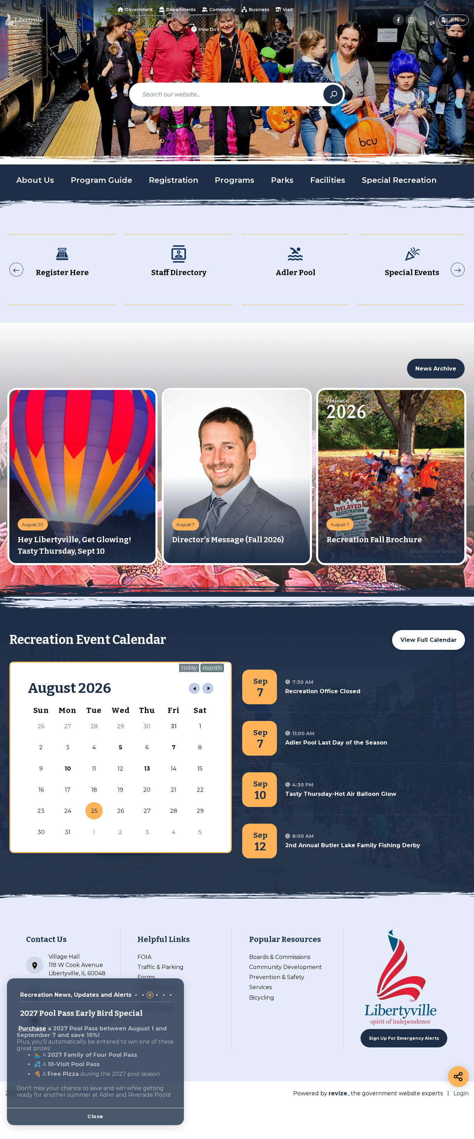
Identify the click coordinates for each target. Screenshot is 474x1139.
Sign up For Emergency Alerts (404, 1038)
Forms (146, 977)
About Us (35, 180)
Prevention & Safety (276, 977)
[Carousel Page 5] (163, 995)
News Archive (435, 368)
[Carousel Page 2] (142, 995)
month (212, 668)
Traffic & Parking (160, 967)
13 (147, 768)
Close (95, 1116)
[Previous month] (194, 688)
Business (259, 9)
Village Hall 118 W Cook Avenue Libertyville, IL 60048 (77, 965)
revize (338, 1093)
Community (222, 9)
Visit (288, 9)
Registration (173, 180)
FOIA (144, 957)
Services (260, 987)
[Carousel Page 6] (170, 995)
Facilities (327, 180)
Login (461, 1093)
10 (68, 768)
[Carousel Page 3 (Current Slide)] (149, 995)
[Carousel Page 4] (156, 995)
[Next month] (207, 688)
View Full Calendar (428, 640)
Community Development (285, 967)
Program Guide (101, 180)
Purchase (32, 1028)
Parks (282, 180)
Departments (181, 9)
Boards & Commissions (279, 957)
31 (174, 726)
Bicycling (261, 997)
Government (139, 9)
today (189, 667)
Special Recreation (399, 180)
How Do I (208, 29)
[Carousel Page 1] (136, 995)
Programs (234, 180)
